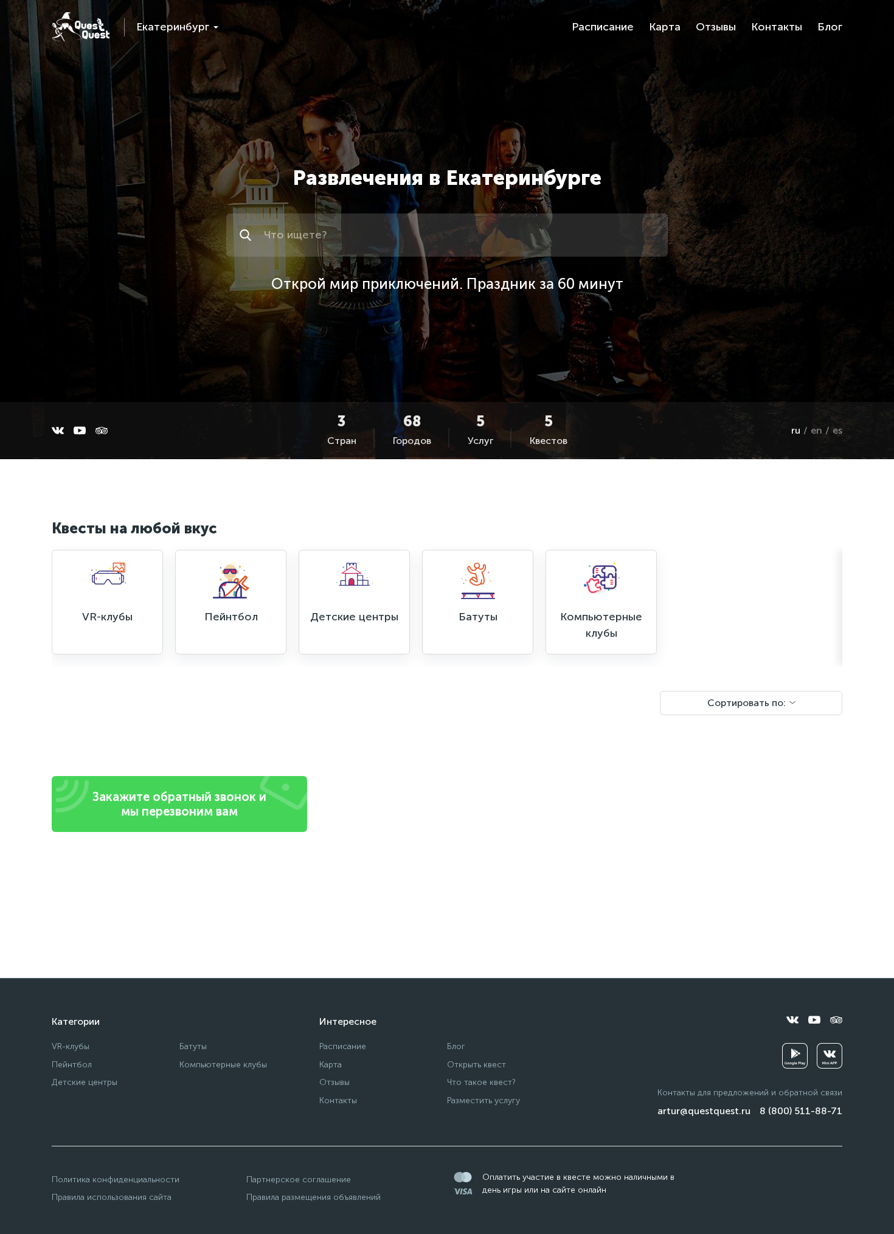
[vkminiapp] (829, 1056)
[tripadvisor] (101, 430)
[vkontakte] (58, 430)
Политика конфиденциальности (115, 1179)
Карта (665, 26)
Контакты (776, 26)
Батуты (193, 1046)
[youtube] (80, 430)
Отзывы (716, 26)
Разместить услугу (483, 1100)
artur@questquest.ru (703, 1111)
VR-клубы (70, 1046)
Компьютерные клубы (223, 1064)
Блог (829, 26)
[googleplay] (795, 1056)
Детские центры (84, 1082)
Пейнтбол (72, 1064)
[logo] (80, 27)
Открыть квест (476, 1064)
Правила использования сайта (112, 1197)
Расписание (603, 26)
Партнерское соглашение (298, 1179)
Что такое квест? (481, 1082)
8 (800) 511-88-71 (801, 1111)
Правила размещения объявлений (313, 1197)
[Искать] (247, 235)
